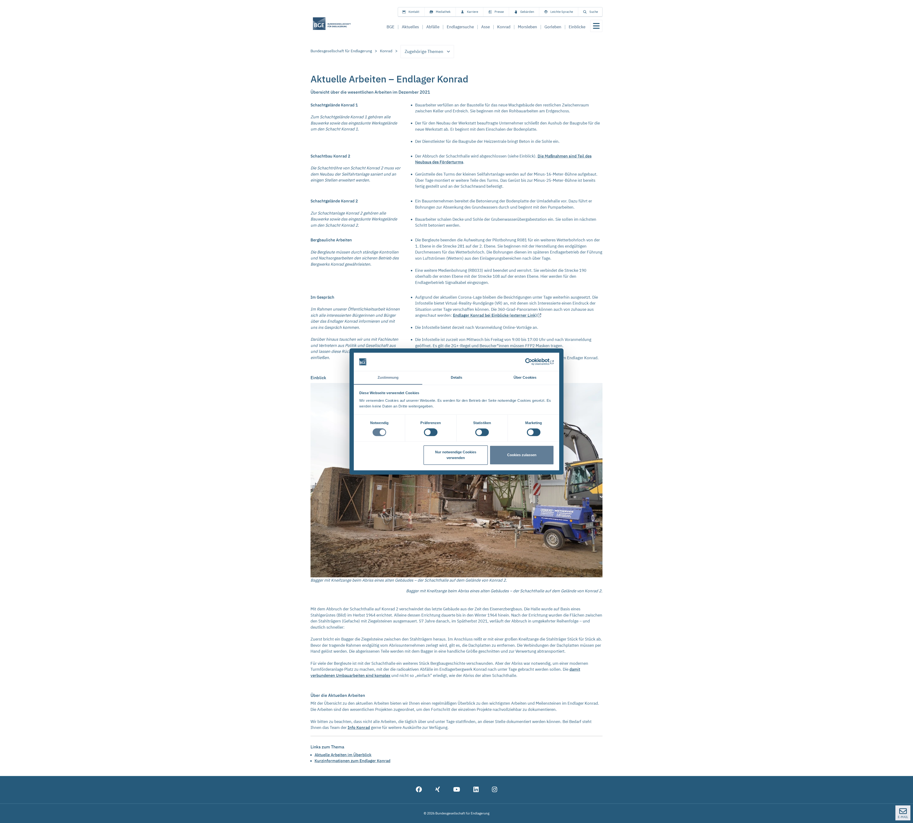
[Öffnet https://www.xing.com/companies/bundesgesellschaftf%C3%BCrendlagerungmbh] (438, 790)
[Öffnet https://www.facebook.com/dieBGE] (419, 790)
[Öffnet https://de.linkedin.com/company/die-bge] (476, 790)
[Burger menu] (596, 26)
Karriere (472, 12)
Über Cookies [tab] (525, 377)
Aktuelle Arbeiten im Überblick (343, 754)
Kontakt (413, 12)
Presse (499, 12)
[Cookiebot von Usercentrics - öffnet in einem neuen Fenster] (533, 361)
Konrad (386, 50)
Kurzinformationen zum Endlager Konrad (352, 760)
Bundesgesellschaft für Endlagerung (341, 50)
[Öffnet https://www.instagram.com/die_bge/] (494, 790)
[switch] (430, 432)
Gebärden (527, 12)
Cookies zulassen (521, 455)
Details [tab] (456, 377)
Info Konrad (359, 727)
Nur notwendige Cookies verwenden (455, 455)
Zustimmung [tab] (388, 377)
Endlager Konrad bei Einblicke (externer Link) (495, 315)
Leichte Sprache (561, 12)
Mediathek (443, 12)
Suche (593, 12)
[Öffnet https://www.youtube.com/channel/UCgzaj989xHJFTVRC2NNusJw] (456, 790)
